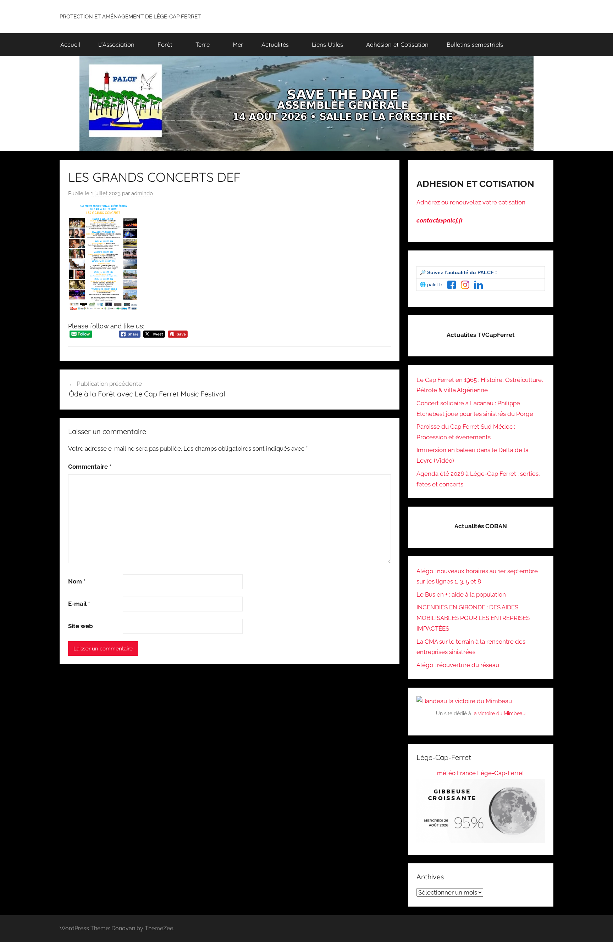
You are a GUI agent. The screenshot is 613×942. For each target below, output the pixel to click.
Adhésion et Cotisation (397, 44)
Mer (238, 44)
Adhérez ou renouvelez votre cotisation (470, 202)
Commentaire (89, 466)
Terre (202, 44)
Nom (76, 581)
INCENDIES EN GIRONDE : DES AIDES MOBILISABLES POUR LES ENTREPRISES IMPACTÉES (473, 618)
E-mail (79, 603)
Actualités (275, 44)
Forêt (165, 44)
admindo (142, 193)
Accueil (70, 44)
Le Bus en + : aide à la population (461, 594)
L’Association (116, 44)
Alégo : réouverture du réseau (457, 665)
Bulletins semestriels (475, 44)
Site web (80, 626)
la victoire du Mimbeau (499, 713)
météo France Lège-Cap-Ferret (480, 773)
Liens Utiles (327, 44)
